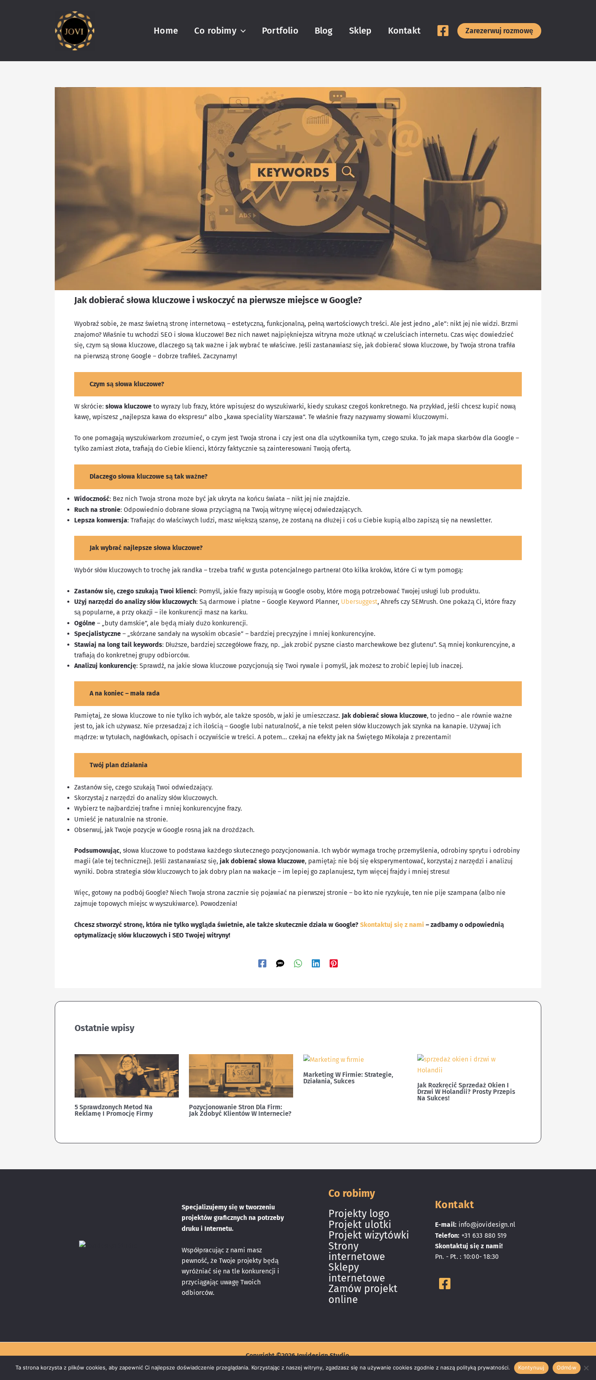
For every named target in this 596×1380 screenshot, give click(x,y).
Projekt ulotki (359, 1225)
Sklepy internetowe (356, 1272)
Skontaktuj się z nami (392, 925)
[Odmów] (586, 1368)
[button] (241, 30)
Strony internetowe (356, 1251)
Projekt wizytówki (368, 1235)
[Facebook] (443, 30)
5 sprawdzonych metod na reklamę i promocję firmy (114, 1110)
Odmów (567, 1367)
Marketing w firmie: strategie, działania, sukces (348, 1078)
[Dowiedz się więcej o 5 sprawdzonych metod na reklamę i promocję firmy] (127, 1075)
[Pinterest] (334, 963)
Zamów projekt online (362, 1294)
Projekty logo (359, 1214)
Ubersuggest (359, 601)
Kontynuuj (531, 1367)
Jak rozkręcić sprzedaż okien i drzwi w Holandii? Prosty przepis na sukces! (466, 1091)
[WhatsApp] (298, 963)
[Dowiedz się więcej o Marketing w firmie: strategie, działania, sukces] (333, 1059)
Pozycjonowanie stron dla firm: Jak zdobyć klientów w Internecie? (240, 1110)
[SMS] (280, 963)
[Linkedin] (316, 963)
